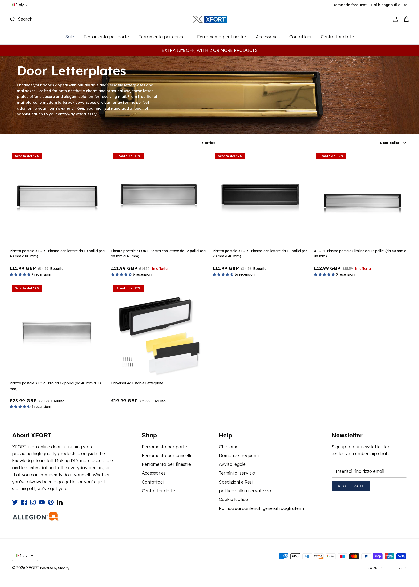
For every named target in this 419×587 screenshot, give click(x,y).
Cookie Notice (233, 499)
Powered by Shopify (54, 568)
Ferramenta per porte (106, 37)
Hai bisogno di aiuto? (390, 4)
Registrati (351, 486)
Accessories (268, 37)
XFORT (32, 567)
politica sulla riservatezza (245, 490)
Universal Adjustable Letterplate (137, 383)
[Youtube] (42, 502)
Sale (69, 37)
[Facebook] (24, 502)
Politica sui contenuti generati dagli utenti (261, 508)
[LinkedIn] (60, 502)
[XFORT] (209, 19)
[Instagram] (33, 502)
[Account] (395, 19)
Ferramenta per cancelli (162, 37)
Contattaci (300, 37)
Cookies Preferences (387, 568)
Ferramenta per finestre (221, 37)
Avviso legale (232, 464)
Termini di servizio (237, 473)
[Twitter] (15, 502)
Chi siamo (229, 447)
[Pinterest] (51, 502)
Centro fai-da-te (337, 37)
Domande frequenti (350, 4)
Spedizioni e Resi (236, 482)
